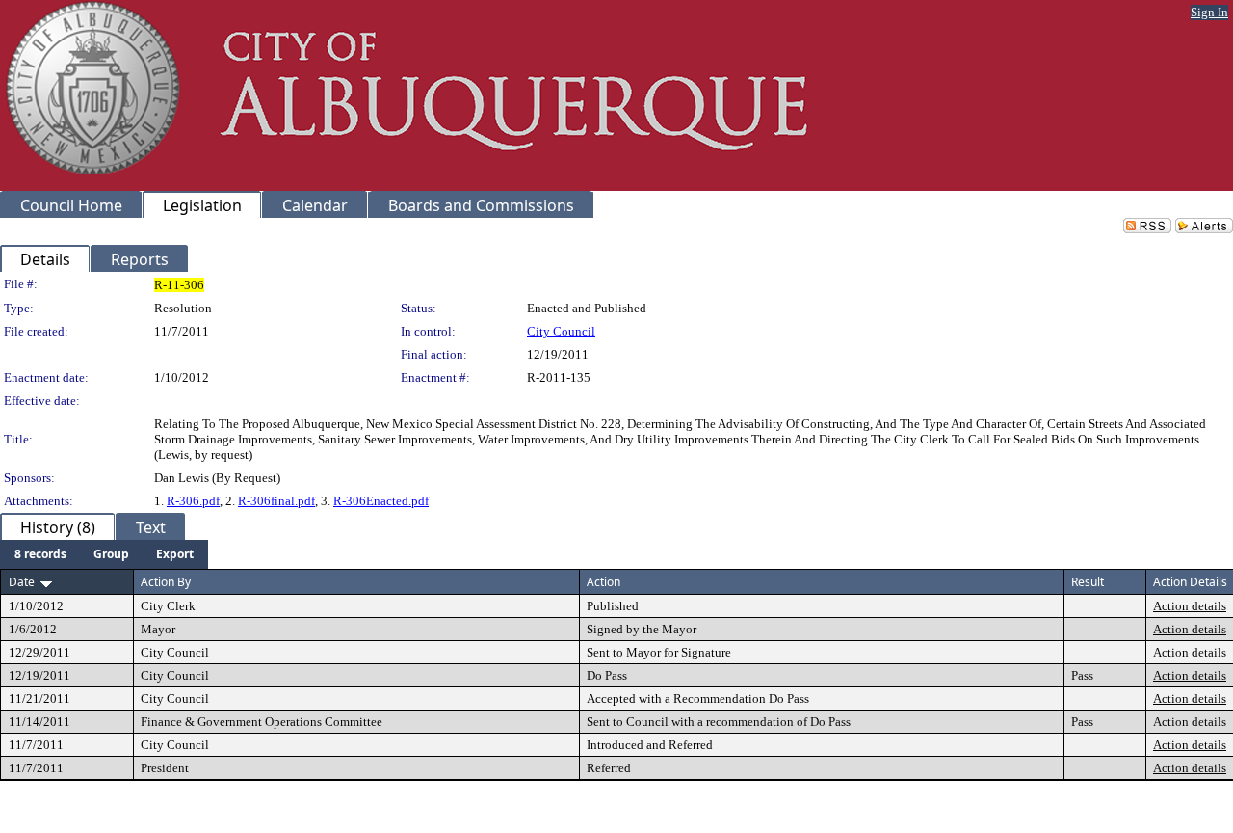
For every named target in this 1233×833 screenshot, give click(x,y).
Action (603, 582)
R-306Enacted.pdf (381, 501)
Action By (166, 582)
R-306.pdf (193, 501)
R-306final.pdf (276, 501)
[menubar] (104, 554)
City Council (561, 331)
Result (1087, 582)
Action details (1189, 606)
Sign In (1209, 12)
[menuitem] (40, 554)
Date (22, 582)
